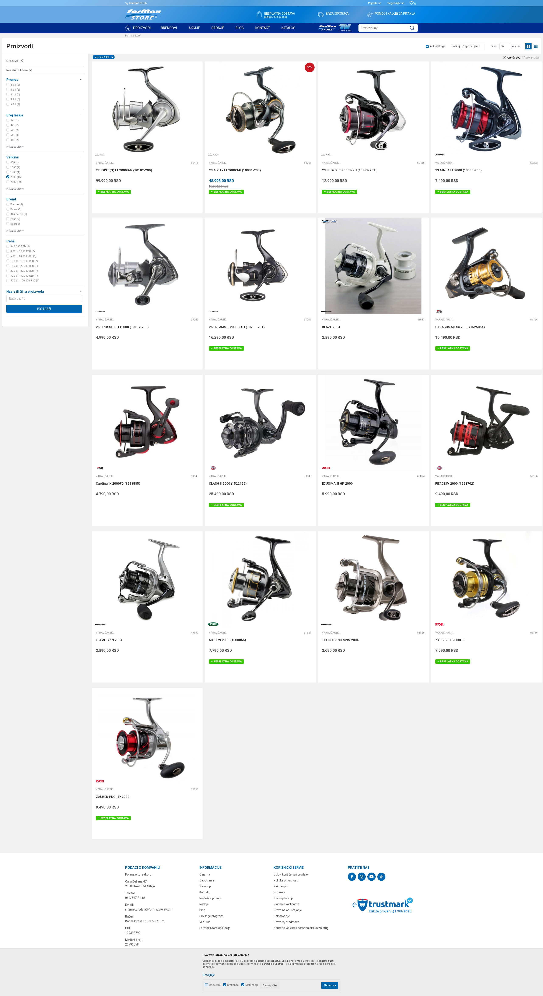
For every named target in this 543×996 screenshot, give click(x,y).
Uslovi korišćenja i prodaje (291, 874)
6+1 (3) (14, 135)
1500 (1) (15, 172)
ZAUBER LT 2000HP (450, 640)
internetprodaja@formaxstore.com (148, 909)
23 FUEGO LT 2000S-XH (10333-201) (349, 170)
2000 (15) (16, 177)
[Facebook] (352, 877)
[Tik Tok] (381, 877)
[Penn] (213, 468)
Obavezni (214, 984)
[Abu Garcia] (439, 311)
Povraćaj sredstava (286, 922)
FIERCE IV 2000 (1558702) (454, 483)
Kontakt (204, 892)
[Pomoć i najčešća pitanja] (370, 14)
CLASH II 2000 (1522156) (228, 483)
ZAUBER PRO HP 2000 (112, 797)
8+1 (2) (14, 139)
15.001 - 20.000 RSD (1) (24, 265)
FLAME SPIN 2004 (109, 640)
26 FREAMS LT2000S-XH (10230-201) (237, 327)
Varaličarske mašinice (105, 162)
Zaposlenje (206, 880)
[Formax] (326, 311)
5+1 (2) (14, 130)
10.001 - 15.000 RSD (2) (24, 261)
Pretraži (44, 309)
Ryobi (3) (15, 223)
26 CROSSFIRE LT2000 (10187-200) (122, 327)
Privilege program (211, 916)
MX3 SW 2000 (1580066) (227, 640)
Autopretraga (437, 46)
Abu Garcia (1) (18, 214)
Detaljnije (209, 975)
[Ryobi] (326, 468)
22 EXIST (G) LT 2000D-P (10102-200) (124, 170)
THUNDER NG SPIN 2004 (340, 640)
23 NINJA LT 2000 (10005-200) (458, 170)
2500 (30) (16, 181)
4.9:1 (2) (15, 84)
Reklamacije (282, 916)
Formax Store (133, 35)
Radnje (204, 904)
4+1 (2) (14, 125)
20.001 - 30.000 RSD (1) (24, 270)
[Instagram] (362, 877)
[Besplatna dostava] (259, 14)
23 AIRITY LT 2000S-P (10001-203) (235, 170)
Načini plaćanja (284, 898)
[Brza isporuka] (321, 14)
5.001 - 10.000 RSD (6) (23, 256)
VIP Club (204, 922)
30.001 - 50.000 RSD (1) (24, 275)
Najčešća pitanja (210, 898)
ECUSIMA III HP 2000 (337, 483)
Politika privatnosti (286, 880)
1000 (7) (15, 167)
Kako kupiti (281, 886)
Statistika (233, 984)
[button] (388, 28)
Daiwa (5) (15, 209)
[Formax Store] (143, 14)
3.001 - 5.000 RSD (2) (22, 251)
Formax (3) (16, 204)
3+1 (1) (14, 120)
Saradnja (205, 886)
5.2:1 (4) (15, 99)
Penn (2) (15, 219)
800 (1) (14, 162)
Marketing (251, 984)
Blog (202, 910)
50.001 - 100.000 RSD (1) (24, 280)
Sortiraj (456, 46)
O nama (204, 874)
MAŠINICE (14, 60)
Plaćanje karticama (286, 904)
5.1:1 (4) (15, 94)
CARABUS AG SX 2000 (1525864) (460, 327)
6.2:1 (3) (15, 104)
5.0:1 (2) (15, 89)
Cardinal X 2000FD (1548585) (118, 483)
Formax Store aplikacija (215, 928)
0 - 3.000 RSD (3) (20, 246)
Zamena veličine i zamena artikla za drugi (301, 928)
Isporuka (279, 892)
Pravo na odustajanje (288, 910)
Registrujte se (396, 3)
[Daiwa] (100, 155)
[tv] (335, 27)
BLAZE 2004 (331, 327)
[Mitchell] (213, 624)
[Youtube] (371, 877)
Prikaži (494, 46)
